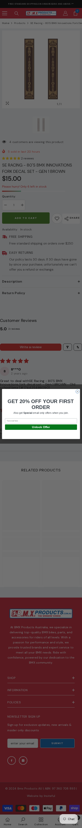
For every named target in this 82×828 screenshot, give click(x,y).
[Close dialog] (77, 391)
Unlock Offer (41, 427)
